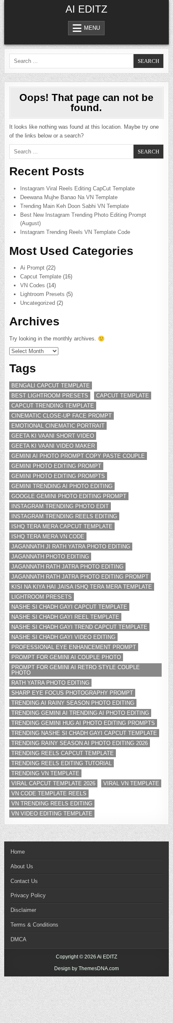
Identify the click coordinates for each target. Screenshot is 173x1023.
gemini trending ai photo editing (62, 486)
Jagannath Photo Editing (50, 556)
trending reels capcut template (62, 753)
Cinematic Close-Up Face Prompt (61, 416)
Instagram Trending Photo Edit (60, 506)
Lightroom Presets (42, 294)
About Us (21, 866)
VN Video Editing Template (51, 813)
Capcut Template (40, 276)
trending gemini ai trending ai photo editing (80, 713)
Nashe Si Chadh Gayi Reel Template (65, 617)
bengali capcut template (50, 385)
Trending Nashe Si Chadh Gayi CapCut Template (84, 733)
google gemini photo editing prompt (68, 496)
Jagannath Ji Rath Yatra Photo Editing (70, 546)
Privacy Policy (28, 895)
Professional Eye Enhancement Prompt (73, 647)
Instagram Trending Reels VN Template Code (75, 232)
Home (17, 852)
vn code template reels (48, 793)
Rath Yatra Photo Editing (50, 683)
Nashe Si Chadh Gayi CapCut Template (69, 607)
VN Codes (32, 285)
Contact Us (24, 881)
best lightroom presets (49, 395)
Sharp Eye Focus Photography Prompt (72, 693)
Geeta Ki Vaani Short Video (52, 436)
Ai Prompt (32, 268)
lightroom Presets (41, 597)
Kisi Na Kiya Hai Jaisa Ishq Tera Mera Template (81, 587)
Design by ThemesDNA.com (86, 968)
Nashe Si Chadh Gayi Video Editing (63, 637)
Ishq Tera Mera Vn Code (47, 536)
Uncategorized (37, 303)
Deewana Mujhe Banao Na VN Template (69, 197)
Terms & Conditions (34, 925)
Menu (92, 28)
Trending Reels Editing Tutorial (61, 763)
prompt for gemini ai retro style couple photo (75, 670)
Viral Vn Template (131, 783)
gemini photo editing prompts (58, 476)
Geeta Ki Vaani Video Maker (53, 446)
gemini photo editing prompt (56, 466)
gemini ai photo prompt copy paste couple (78, 456)
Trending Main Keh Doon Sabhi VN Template (74, 206)
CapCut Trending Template (52, 405)
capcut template (122, 395)
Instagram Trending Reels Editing (64, 516)
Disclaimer (23, 910)
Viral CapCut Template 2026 (53, 783)
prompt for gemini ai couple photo (66, 657)
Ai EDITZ (86, 9)
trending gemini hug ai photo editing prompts (83, 723)
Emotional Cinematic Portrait (58, 426)
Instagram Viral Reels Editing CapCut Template (77, 188)
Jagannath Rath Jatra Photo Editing (67, 566)
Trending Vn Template (45, 773)
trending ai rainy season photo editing (72, 703)
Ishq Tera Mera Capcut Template (62, 526)
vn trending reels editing (51, 803)
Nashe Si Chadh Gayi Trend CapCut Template (79, 627)
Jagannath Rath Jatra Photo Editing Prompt (80, 577)
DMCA (18, 939)
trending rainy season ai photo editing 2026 (79, 743)
